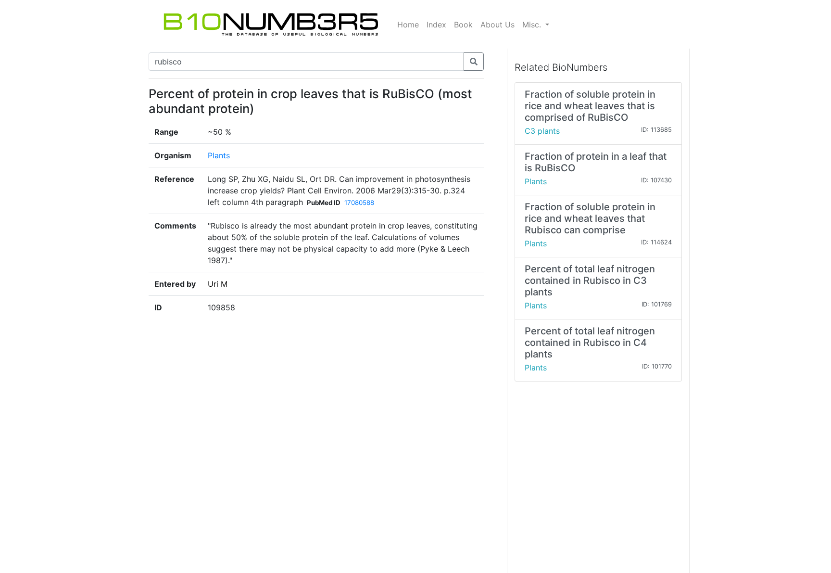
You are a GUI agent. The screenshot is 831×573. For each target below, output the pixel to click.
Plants (219, 155)
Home (408, 24)
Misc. (532, 24)
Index (436, 24)
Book (463, 24)
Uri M (217, 284)
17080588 (359, 202)
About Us (497, 24)
